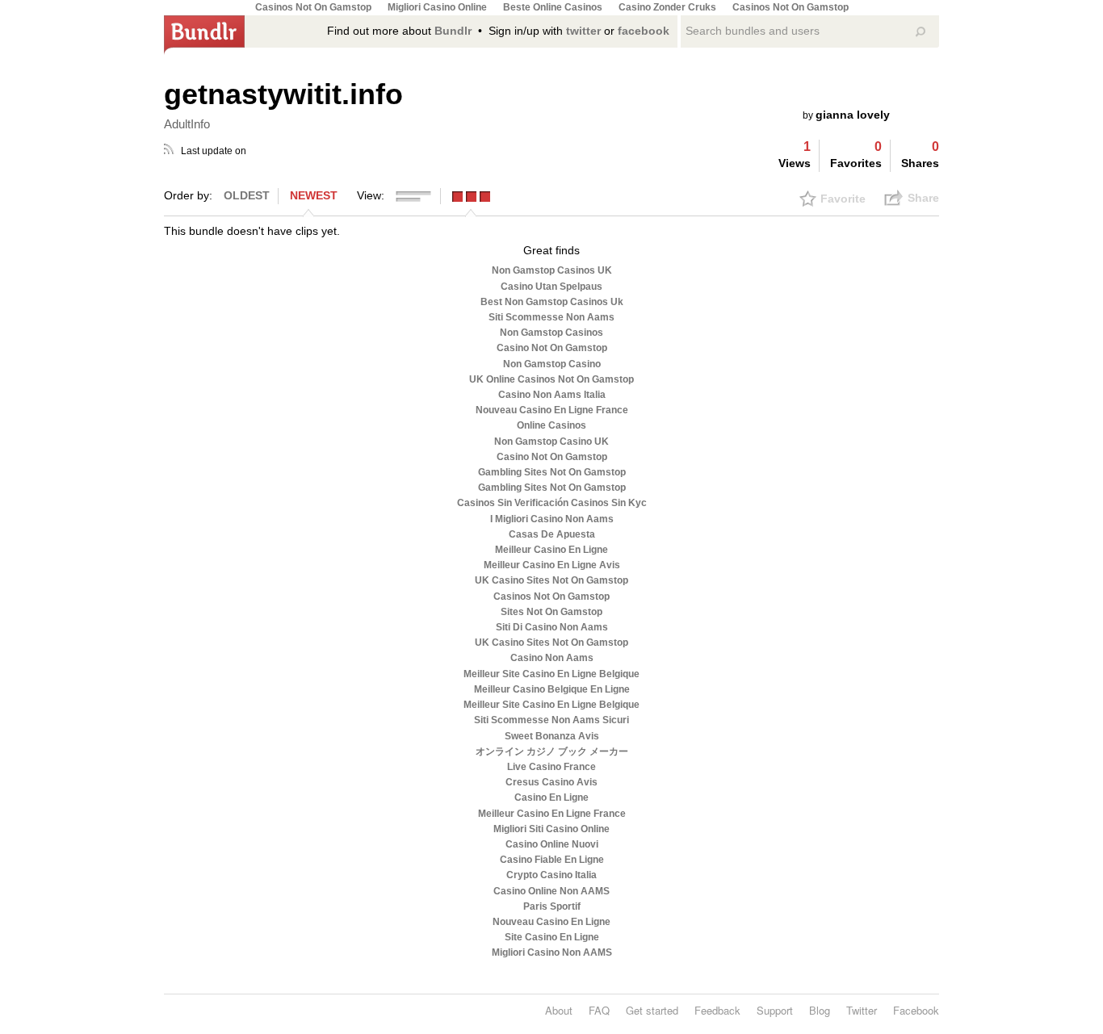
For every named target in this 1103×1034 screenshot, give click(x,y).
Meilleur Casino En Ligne (551, 549)
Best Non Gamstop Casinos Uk (551, 302)
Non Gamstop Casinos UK (552, 270)
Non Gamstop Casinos (551, 332)
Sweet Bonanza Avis (552, 736)
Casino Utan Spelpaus (551, 286)
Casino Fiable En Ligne (552, 859)
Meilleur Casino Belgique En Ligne (552, 689)
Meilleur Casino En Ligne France (552, 813)
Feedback (717, 1010)
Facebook (916, 1010)
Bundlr (453, 30)
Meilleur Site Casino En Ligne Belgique (551, 674)
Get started (652, 1010)
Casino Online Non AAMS (551, 891)
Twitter (861, 1010)
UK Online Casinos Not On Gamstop (551, 379)
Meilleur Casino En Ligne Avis (552, 565)
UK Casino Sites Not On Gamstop (551, 580)
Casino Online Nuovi (551, 844)
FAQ (599, 1010)
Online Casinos (551, 425)
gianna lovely (853, 114)
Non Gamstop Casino (552, 364)
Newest (314, 195)
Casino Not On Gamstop (552, 348)
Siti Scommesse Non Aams (551, 317)
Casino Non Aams (551, 658)
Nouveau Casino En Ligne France (552, 410)
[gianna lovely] (915, 99)
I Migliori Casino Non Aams (552, 519)
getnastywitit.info (283, 94)
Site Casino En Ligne (552, 937)
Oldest (247, 195)
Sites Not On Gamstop (551, 611)
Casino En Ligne (551, 797)
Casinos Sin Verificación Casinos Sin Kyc (552, 503)
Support (775, 1010)
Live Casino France (551, 766)
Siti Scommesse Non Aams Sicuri (551, 720)
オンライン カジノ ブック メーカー (552, 751)
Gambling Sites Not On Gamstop (552, 472)
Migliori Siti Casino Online (551, 829)
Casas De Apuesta (552, 534)
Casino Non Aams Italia (552, 394)
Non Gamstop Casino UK (551, 441)
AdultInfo (187, 124)
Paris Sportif (552, 906)
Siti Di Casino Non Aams (552, 627)
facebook (643, 30)
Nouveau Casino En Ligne (551, 921)
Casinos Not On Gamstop (551, 596)
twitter (583, 30)
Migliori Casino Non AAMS (552, 952)
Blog (819, 1010)
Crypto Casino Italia (551, 875)
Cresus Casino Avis (551, 782)
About (558, 1010)
